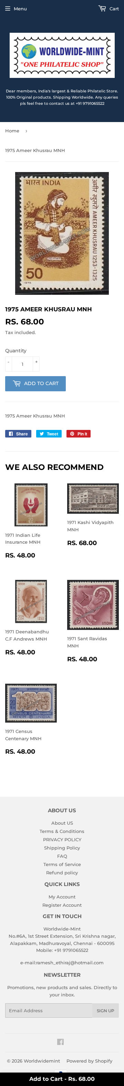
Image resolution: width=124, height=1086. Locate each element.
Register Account (62, 905)
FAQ (62, 856)
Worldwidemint (42, 1061)
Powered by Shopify (89, 1061)
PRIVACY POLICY (62, 839)
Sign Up (105, 1010)
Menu (20, 8)
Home (12, 130)
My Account (62, 896)
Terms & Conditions (62, 831)
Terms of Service (62, 864)
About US (62, 823)
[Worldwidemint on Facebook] (60, 1043)
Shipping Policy (62, 848)
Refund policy (62, 872)
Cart (113, 8)
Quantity (16, 351)
